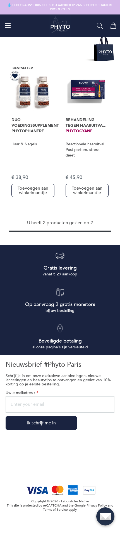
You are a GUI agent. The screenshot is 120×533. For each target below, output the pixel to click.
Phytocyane (79, 131)
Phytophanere (27, 131)
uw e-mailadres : (22, 393)
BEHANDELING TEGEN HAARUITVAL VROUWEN (85, 122)
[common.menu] (8, 25)
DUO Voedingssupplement (35, 122)
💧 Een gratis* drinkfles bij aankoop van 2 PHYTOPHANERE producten (60, 7)
